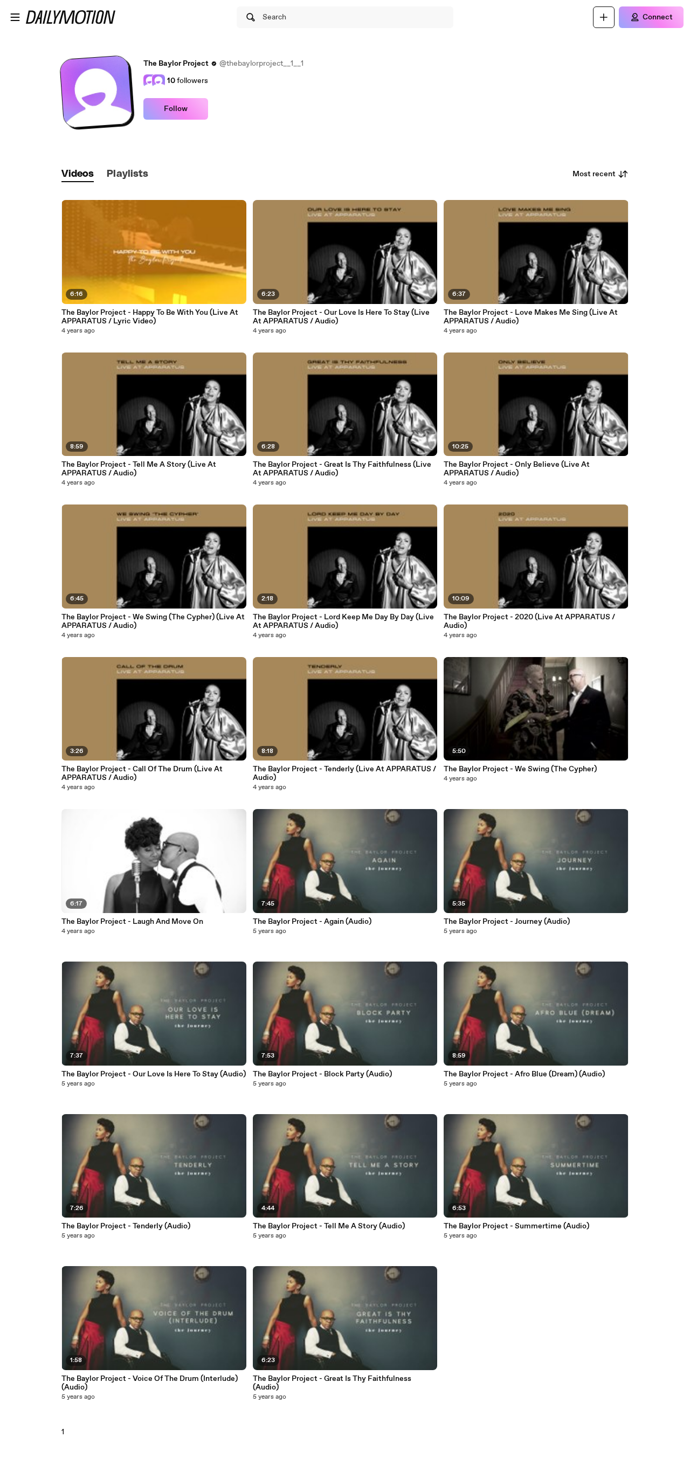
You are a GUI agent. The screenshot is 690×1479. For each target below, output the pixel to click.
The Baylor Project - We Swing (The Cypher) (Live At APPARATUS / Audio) (153, 621)
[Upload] (604, 17)
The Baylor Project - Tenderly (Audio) (125, 1226)
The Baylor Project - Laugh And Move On (132, 921)
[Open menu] (15, 17)
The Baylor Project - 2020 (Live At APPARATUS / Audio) (529, 621)
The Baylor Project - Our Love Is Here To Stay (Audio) (153, 1074)
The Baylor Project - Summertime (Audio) (516, 1226)
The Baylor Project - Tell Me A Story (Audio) (329, 1226)
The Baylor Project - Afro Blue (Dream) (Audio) (524, 1074)
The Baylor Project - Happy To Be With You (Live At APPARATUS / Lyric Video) (149, 317)
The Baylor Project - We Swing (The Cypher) (520, 769)
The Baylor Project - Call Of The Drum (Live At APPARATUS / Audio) (142, 773)
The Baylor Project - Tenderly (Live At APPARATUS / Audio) (344, 773)
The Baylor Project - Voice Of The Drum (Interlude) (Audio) (149, 1383)
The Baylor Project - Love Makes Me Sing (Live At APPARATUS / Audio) (531, 317)
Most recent (594, 174)
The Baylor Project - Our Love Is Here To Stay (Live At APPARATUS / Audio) (341, 317)
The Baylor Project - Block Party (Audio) (322, 1074)
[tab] (77, 174)
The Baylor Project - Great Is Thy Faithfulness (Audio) (332, 1383)
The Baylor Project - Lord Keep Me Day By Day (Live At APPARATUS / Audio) (343, 621)
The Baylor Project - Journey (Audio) (507, 921)
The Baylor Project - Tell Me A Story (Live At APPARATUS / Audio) (138, 469)
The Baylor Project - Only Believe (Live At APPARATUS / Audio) (517, 469)
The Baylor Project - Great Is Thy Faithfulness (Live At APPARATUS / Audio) (342, 469)
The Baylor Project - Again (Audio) (312, 921)
